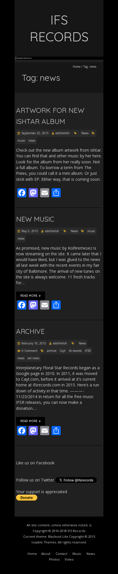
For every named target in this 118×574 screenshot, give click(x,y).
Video (69, 559)
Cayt (63, 351)
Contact (61, 553)
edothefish (63, 133)
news (31, 141)
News (84, 133)
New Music (35, 219)
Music (76, 553)
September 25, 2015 (35, 133)
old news (33, 358)
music (21, 141)
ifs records (75, 351)
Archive (30, 331)
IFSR (88, 351)
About (45, 553)
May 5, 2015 (29, 231)
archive (51, 351)
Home (76, 67)
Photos (54, 559)
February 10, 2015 (33, 343)
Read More (29, 296)
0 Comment (30, 351)
